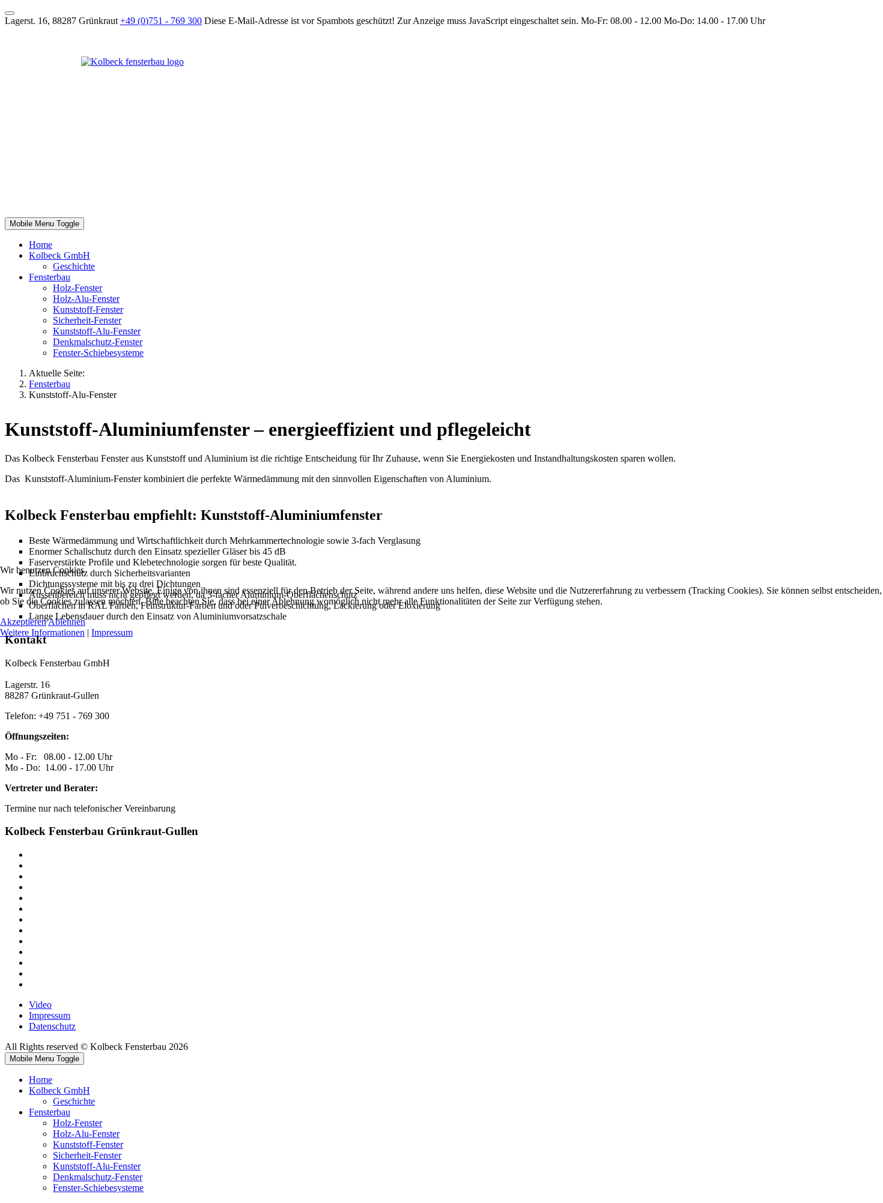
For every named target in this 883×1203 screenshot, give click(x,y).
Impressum (112, 632)
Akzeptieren (23, 622)
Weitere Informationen (42, 632)
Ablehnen (66, 622)
